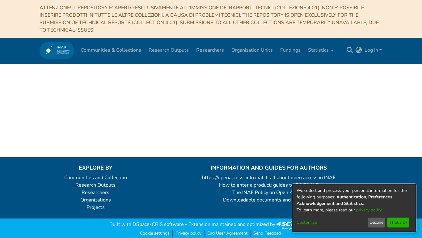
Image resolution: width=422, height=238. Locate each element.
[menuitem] (320, 50)
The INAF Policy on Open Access (268, 192)
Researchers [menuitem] (210, 50)
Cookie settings (155, 233)
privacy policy (369, 210)
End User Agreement (227, 233)
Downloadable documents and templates (269, 200)
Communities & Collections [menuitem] (111, 50)
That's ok (398, 222)
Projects (96, 207)
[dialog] (354, 208)
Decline (376, 222)
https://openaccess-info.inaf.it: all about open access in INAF (268, 177)
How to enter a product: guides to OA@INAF (269, 185)
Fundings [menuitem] (290, 50)
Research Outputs (95, 185)
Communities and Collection (95, 177)
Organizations (95, 200)
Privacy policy (188, 233)
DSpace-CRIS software (158, 224)
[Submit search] (350, 50)
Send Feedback (267, 233)
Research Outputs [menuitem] (169, 50)
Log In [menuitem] (371, 50)
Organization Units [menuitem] (252, 50)
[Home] (57, 50)
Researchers (95, 192)
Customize (307, 222)
